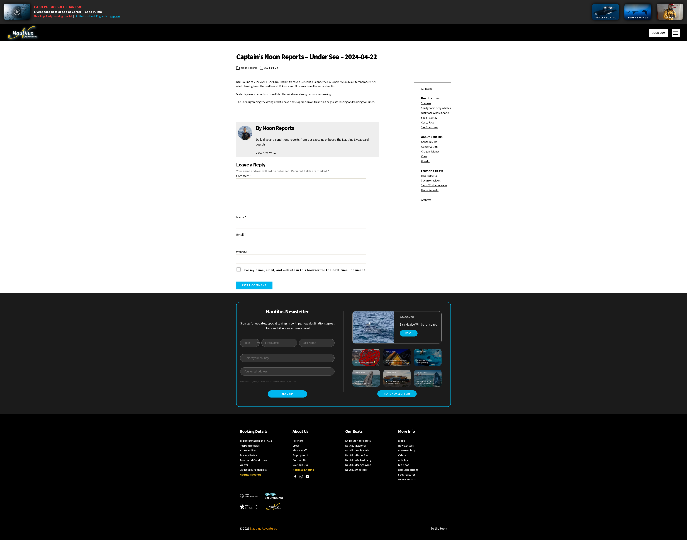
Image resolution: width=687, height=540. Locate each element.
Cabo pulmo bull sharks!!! (58, 7)
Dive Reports (429, 176)
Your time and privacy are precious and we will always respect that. (268, 381)
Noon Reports (249, 68)
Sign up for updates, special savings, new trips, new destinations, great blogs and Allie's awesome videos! (287, 326)
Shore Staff (300, 450)
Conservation (429, 147)
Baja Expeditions (408, 470)
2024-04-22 (271, 68)
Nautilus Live (301, 465)
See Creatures (429, 127)
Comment (244, 176)
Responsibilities (250, 446)
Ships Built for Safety (358, 441)
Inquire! (115, 16)
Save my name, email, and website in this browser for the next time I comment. (304, 270)
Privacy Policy (248, 455)
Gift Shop (403, 465)
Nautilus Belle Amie (357, 450)
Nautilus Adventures (263, 528)
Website (241, 252)
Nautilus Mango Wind (358, 465)
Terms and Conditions (253, 460)
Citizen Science (430, 152)
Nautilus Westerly (356, 470)
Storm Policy (248, 450)
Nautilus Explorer (355, 446)
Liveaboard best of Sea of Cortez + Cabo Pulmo (68, 12)
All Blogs (426, 89)
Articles (403, 460)
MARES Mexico (406, 479)
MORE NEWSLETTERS (397, 394)
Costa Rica (427, 123)
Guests (425, 161)
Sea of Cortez (429, 118)
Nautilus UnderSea (357, 455)
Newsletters (406, 446)
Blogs (401, 441)
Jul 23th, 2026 (407, 317)
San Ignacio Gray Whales (436, 108)
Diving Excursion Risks (253, 470)
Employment (300, 455)
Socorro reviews (431, 181)
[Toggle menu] (676, 33)
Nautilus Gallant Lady (358, 460)
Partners (298, 441)
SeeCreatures (406, 475)
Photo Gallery (406, 450)
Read (408, 333)
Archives (426, 200)
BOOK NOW (659, 33)
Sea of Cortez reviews (434, 185)
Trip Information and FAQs (256, 441)
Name (241, 217)
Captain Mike (429, 142)
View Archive (266, 153)
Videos (402, 455)
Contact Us (299, 460)
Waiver (244, 465)
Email (241, 235)
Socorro (426, 103)
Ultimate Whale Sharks (435, 113)
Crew (424, 156)
